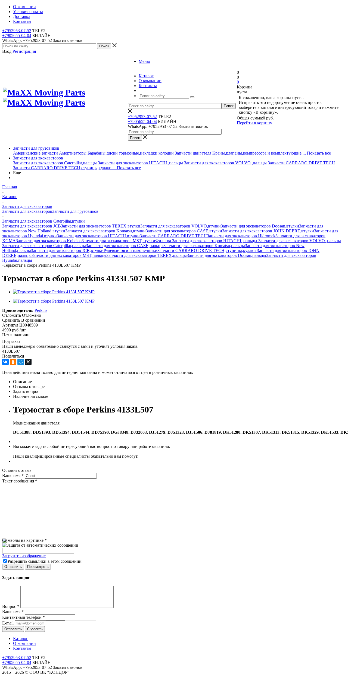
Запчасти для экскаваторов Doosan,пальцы (226, 255)
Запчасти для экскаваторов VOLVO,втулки (180, 226)
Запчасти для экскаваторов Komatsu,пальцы (204, 245)
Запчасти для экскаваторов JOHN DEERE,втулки (268, 231)
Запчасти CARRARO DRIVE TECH (301, 163)
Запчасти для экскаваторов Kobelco (49, 240)
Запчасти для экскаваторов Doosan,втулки (260, 226)
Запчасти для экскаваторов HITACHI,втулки (98, 235)
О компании (24, 643)
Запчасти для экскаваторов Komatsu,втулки (105, 231)
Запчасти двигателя (193, 153)
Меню (144, 61)
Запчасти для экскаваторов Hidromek (241, 235)
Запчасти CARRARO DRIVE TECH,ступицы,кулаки (63, 167)
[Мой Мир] (20, 362)
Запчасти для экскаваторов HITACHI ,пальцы (140, 163)
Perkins (41, 310)
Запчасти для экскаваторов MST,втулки (118, 240)
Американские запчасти (35, 153)
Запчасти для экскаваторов (38, 158)
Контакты (22, 648)
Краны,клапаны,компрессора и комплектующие (257, 153)
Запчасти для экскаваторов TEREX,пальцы (146, 255)
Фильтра (163, 240)
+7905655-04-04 (16, 35)
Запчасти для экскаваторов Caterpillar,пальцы (55, 163)
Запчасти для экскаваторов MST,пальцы (69, 255)
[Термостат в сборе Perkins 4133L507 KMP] (54, 292)
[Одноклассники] (13, 362)
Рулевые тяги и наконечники (130, 250)
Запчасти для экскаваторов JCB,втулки (67, 250)
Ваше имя (13, 475)
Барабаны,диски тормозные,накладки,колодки (131, 153)
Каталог (20, 638)
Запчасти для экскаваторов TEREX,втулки (100, 226)
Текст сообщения (19, 481)
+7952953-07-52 (16, 30)
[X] (28, 362)
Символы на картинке (24, 540)
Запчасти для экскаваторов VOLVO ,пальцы (225, 163)
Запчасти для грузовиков (36, 148)
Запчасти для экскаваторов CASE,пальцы (124, 245)
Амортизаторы (72, 153)
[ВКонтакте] (5, 362)
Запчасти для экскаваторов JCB (31, 226)
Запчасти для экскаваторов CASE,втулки (184, 231)
